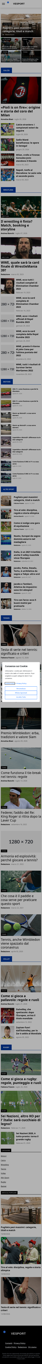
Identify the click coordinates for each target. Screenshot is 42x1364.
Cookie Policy (10, 683)
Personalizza (21, 689)
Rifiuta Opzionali (21, 693)
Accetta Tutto (21, 697)
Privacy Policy (21, 683)
